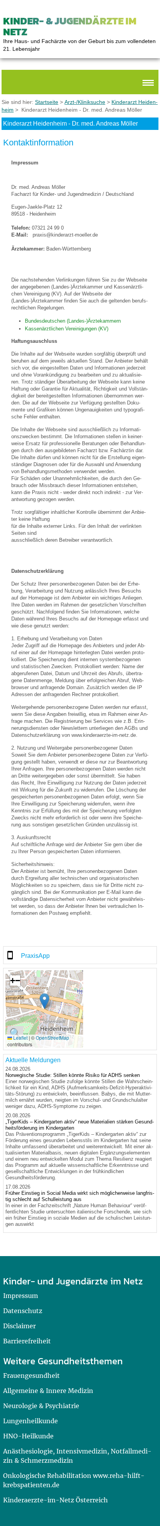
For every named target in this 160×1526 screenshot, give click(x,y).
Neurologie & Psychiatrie (41, 1406)
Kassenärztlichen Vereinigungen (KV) (66, 329)
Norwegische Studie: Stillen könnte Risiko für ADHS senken (72, 1075)
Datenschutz (22, 1311)
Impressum (20, 1296)
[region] (80, 955)
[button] (44, 1001)
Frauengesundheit (31, 1375)
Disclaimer (19, 1326)
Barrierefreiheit (27, 1341)
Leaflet (20, 1037)
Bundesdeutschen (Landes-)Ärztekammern (73, 321)
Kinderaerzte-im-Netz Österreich (55, 1500)
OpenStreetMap (52, 1037)
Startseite (46, 102)
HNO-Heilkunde (28, 1436)
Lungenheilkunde (30, 1421)
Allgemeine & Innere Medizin (48, 1391)
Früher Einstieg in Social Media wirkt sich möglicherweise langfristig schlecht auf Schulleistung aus (79, 1196)
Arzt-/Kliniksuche (84, 102)
